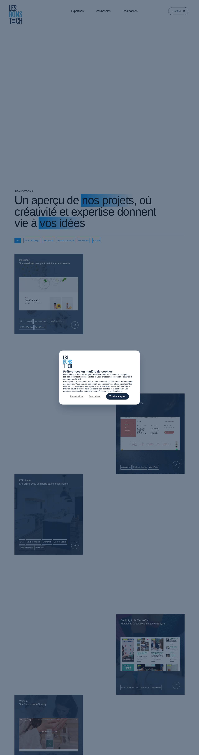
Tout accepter (117, 396)
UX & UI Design (31, 240)
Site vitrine (48, 240)
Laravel (96, 240)
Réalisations (130, 11)
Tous (17, 240)
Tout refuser (95, 396)
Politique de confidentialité (110, 391)
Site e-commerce (66, 240)
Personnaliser (76, 396)
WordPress (83, 240)
